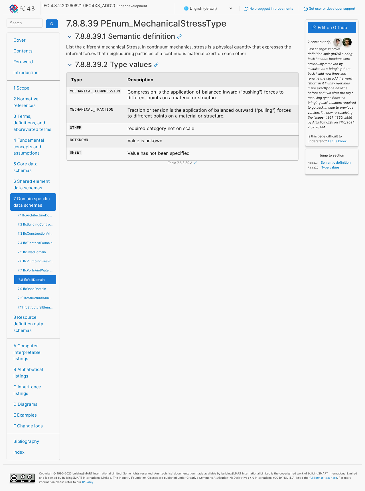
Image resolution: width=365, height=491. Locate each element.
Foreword (23, 61)
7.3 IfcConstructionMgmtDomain (37, 234)
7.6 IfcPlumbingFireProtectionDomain (37, 261)
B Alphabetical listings (28, 373)
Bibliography (26, 441)
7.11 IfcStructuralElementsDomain (37, 307)
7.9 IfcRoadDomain (32, 289)
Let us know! (337, 141)
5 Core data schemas (25, 167)
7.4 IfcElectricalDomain (35, 243)
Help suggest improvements (271, 9)
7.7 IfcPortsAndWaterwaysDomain (37, 270)
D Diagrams (25, 404)
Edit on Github (332, 27)
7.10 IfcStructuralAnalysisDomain (37, 298)
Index (19, 452)
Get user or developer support (331, 9)
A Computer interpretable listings (26, 352)
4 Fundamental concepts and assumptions (28, 146)
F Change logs (28, 426)
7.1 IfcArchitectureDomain (37, 215)
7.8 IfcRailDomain (32, 280)
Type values (330, 167)
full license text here (323, 477)
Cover (19, 40)
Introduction (25, 72)
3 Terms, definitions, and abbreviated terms (32, 122)
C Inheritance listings (27, 390)
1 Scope (21, 88)
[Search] (52, 23)
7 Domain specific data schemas (31, 202)
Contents (23, 51)
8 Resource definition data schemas (28, 324)
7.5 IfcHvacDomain (32, 252)
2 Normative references (25, 102)
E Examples (25, 415)
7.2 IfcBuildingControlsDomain (37, 224)
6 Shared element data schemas (31, 184)
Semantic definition (335, 163)
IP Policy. (88, 482)
